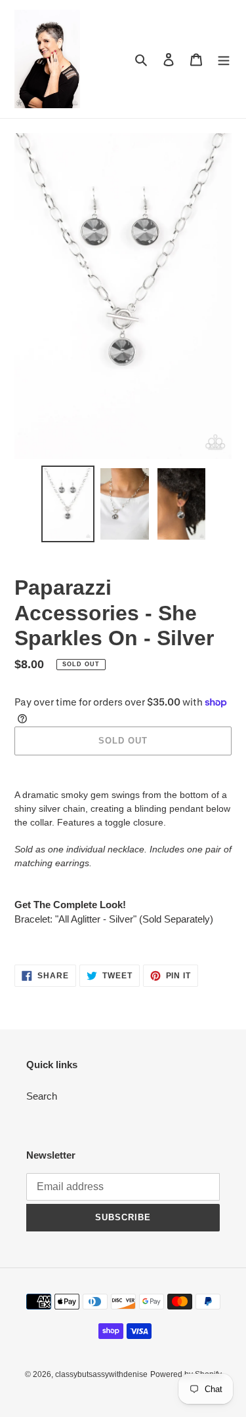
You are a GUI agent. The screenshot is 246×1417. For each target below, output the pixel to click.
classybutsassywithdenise (101, 1374)
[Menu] (223, 59)
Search (41, 1096)
